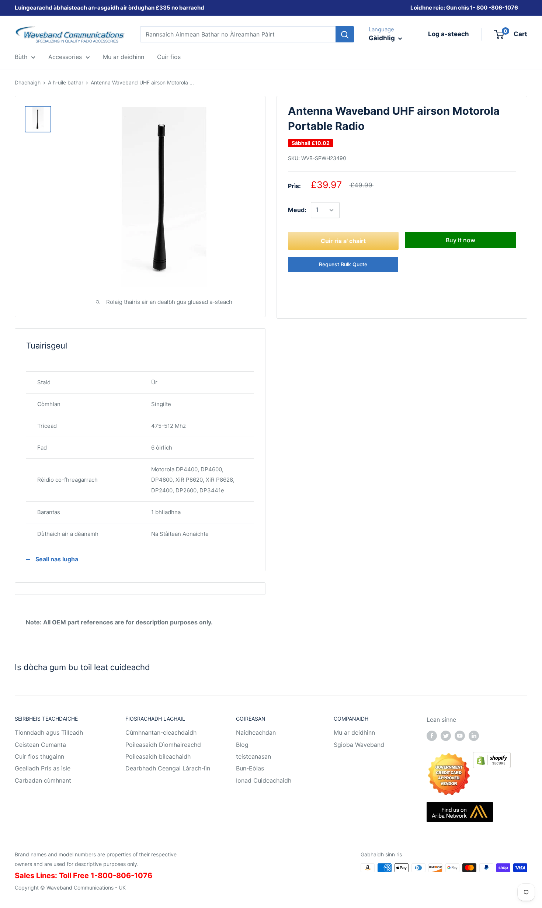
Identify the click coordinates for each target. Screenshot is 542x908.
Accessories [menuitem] (65, 56)
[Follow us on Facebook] (432, 735)
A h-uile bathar (65, 82)
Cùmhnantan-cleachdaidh (161, 732)
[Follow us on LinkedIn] (474, 735)
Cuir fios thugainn (39, 756)
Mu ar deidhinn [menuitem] (123, 56)
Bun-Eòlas (250, 768)
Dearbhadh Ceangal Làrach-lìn (167, 768)
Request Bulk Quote (343, 264)
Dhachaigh (28, 82)
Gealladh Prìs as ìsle (42, 768)
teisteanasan (253, 756)
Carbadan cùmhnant (43, 780)
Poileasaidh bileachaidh (158, 756)
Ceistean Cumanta (40, 744)
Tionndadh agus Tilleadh (49, 732)
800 (481, 7)
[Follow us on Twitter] (446, 735)
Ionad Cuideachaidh (263, 780)
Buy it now (460, 240)
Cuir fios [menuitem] (169, 56)
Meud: (297, 210)
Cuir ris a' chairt (343, 241)
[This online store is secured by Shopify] (492, 757)
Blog (242, 744)
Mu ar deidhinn (354, 732)
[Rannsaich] (345, 34)
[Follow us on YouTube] (460, 735)
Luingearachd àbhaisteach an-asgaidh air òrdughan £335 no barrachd (109, 7)
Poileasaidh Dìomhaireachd (163, 744)
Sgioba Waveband (359, 744)
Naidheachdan (256, 732)
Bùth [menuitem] (21, 56)
